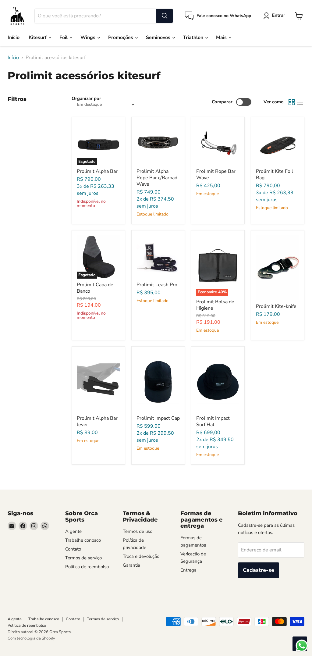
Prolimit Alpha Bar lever (97, 421)
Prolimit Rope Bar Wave (216, 174)
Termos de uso (137, 531)
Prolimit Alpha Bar (97, 171)
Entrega (188, 570)
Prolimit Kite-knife (276, 306)
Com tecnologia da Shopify (31, 638)
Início (14, 37)
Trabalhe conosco (83, 540)
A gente (73, 531)
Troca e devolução (141, 556)
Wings (88, 37)
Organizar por (86, 98)
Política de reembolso (87, 567)
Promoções (121, 37)
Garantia (131, 565)
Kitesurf (38, 37)
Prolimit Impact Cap (158, 418)
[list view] (300, 102)
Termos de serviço (83, 558)
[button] (275, 16)
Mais (222, 37)
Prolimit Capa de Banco (95, 287)
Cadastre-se (258, 570)
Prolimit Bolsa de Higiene (215, 305)
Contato (73, 549)
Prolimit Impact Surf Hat (213, 421)
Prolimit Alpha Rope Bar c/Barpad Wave (156, 177)
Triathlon (193, 37)
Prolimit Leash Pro (156, 284)
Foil (64, 37)
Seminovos (159, 37)
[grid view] (291, 102)
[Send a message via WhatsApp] (302, 646)
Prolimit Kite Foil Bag (274, 174)
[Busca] (164, 16)
